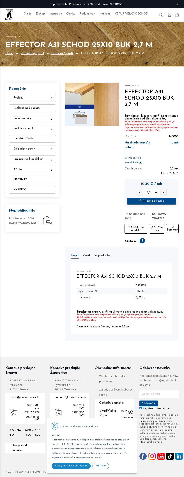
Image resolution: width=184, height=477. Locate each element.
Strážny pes (158, 229)
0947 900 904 (127, 412)
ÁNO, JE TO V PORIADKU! (71, 465)
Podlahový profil (32, 53)
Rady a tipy (87, 13)
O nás (27, 13)
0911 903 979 (78, 406)
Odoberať (147, 403)
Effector (140, 291)
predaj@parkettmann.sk (24, 397)
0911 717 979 (31, 412)
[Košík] (177, 15)
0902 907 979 (78, 414)
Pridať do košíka (153, 201)
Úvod (9, 53)
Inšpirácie (55, 13)
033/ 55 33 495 (32, 418)
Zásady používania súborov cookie (116, 392)
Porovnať (172, 230)
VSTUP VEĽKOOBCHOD (131, 13)
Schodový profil (62, 53)
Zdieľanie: (131, 241)
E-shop (40, 13)
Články (70, 13)
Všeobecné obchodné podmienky (112, 378)
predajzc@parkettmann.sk (70, 397)
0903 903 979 (33, 406)
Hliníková (140, 285)
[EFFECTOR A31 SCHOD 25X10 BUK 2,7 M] (92, 104)
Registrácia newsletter (156, 408)
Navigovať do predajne (20, 448)
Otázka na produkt (137, 229)
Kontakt (104, 13)
